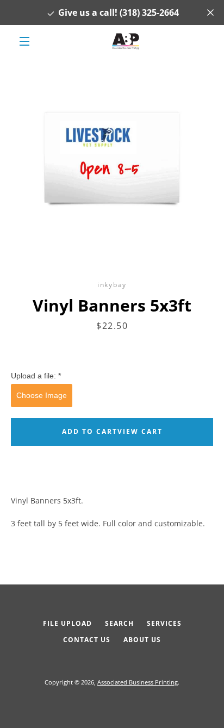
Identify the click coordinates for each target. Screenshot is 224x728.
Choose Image (41, 395)
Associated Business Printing (137, 682)
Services (164, 623)
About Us (142, 639)
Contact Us (86, 639)
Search (119, 623)
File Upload (67, 623)
